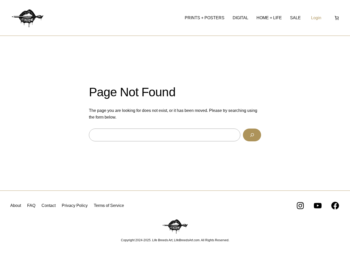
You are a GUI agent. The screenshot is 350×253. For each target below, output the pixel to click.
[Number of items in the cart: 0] (337, 18)
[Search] (252, 135)
